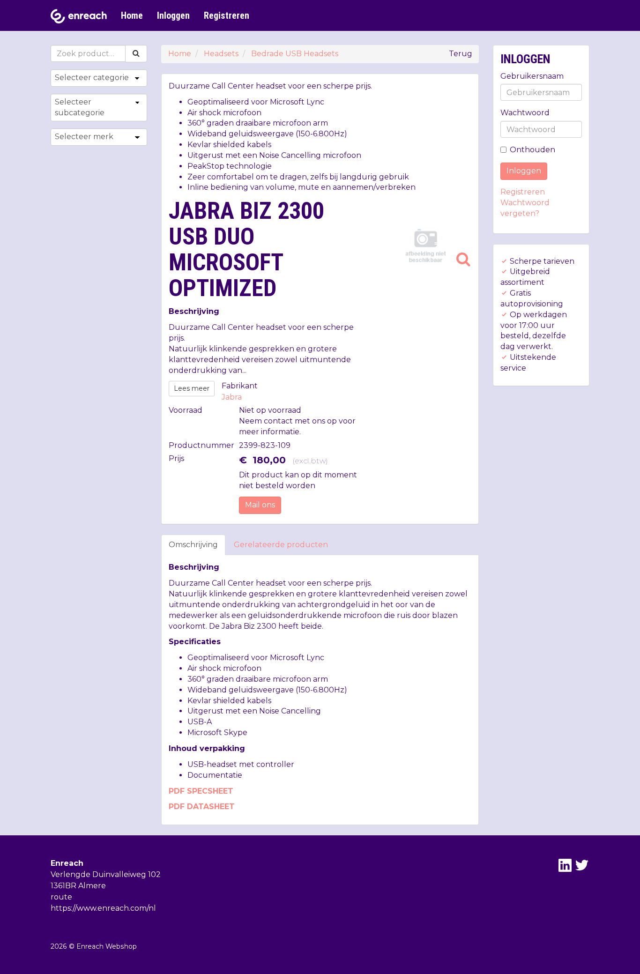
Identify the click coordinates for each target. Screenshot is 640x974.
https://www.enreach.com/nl (103, 908)
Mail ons (260, 504)
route (61, 896)
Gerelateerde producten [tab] (281, 544)
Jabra (232, 397)
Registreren (226, 15)
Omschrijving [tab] (193, 544)
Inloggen (173, 15)
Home (132, 15)
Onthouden (532, 149)
